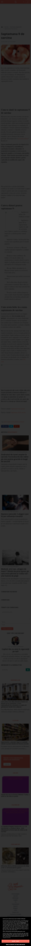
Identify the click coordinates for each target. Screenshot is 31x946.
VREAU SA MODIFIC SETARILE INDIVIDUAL (15, 944)
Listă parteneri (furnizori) (6, 937)
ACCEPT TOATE (15, 941)
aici (7, 927)
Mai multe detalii (23, 922)
